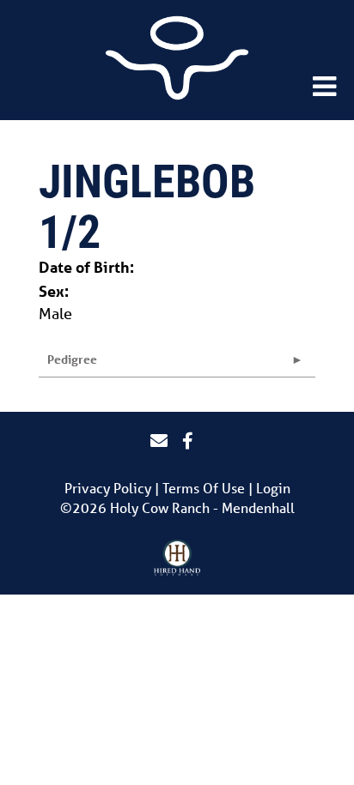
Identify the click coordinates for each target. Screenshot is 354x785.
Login (273, 488)
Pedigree (72, 359)
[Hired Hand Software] (177, 558)
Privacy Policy (107, 488)
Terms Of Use (203, 488)
